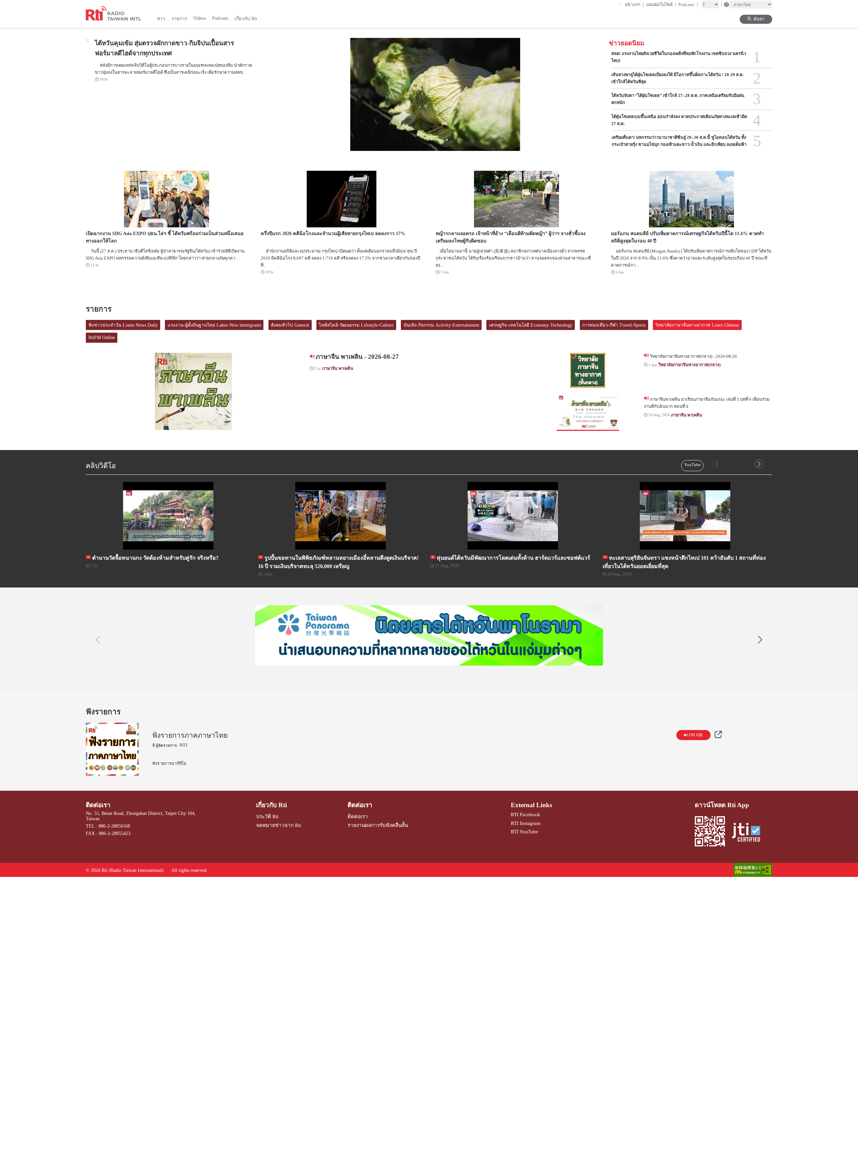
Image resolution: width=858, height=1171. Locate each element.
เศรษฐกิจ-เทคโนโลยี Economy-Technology (530, 325)
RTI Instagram (526, 823)
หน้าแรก (634, 4)
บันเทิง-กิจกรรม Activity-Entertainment (441, 325)
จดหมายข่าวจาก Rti (278, 825)
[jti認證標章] (749, 833)
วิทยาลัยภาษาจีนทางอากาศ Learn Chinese (697, 325)
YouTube (692, 464)
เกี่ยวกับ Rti (271, 804)
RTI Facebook (525, 814)
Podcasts (688, 4)
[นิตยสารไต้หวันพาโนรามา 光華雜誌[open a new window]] (429, 635)
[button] (758, 463)
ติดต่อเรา (98, 804)
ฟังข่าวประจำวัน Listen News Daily (123, 325)
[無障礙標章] (752, 870)
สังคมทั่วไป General (290, 325)
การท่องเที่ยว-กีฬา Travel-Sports (614, 325)
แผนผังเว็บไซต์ (661, 4)
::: (620, 4)
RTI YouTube (524, 831)
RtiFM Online (101, 337)
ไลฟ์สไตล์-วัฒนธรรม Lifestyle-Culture (356, 325)
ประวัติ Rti (267, 816)
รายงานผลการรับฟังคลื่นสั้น (378, 825)
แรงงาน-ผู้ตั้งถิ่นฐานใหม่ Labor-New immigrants (214, 325)
